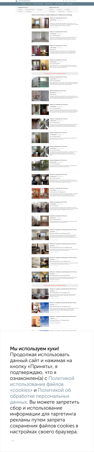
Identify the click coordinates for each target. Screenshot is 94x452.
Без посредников (28, 11)
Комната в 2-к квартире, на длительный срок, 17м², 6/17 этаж (63, 271)
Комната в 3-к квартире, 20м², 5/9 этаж (58, 174)
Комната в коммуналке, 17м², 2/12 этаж (58, 146)
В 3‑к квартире (20, 11)
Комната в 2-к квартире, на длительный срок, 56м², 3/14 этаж (63, 257)
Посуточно (69, 11)
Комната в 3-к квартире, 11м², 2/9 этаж (58, 59)
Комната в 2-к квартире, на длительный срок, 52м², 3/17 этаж (63, 229)
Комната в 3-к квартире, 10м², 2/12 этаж (58, 118)
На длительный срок (61, 11)
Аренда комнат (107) (54, 7)
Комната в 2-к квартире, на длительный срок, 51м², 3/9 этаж (63, 243)
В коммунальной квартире (30, 9)
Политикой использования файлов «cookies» (42, 384)
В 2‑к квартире (39, 9)
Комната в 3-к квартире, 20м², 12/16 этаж (59, 188)
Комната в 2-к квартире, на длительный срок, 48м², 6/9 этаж (63, 316)
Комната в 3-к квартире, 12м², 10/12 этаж (59, 104)
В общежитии (20, 9)
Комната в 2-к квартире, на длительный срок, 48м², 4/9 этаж (63, 302)
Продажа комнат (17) (23, 7)
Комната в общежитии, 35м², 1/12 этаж (58, 160)
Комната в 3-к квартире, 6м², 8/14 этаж (58, 215)
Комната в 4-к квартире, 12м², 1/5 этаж (58, 45)
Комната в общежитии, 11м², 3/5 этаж (58, 90)
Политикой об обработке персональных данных (40, 396)
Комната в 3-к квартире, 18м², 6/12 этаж (58, 31)
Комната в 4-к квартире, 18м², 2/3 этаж (58, 202)
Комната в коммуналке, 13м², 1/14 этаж (58, 132)
